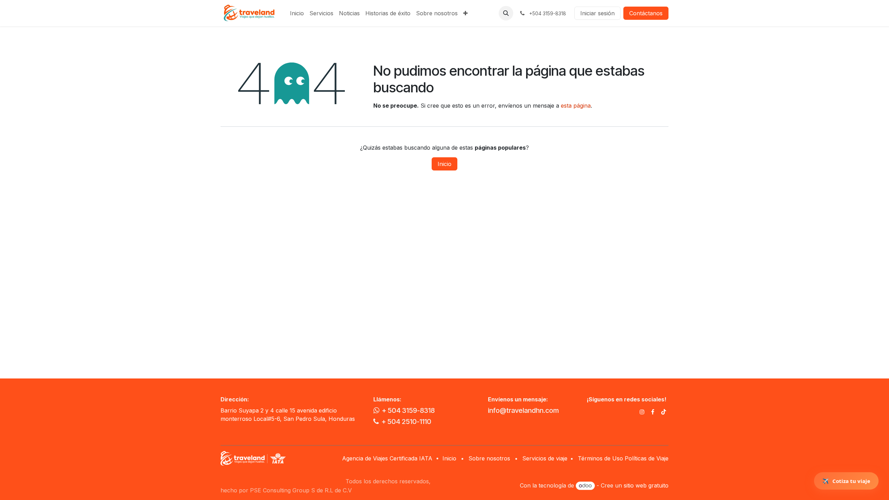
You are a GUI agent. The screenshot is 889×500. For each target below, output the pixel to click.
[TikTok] (663, 412)
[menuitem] (297, 13)
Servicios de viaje (544, 458)
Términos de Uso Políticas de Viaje (623, 458)
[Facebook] (653, 412)
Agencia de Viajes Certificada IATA (388, 458)
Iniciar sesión (597, 13)
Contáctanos (646, 13)
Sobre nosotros (489, 458)
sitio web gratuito (646, 485)
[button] (506, 13)
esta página (576, 105)
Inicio (444, 163)
